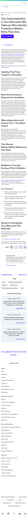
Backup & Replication (7, 451)
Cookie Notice (10, 500)
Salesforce (4, 445)
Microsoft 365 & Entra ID (7, 442)
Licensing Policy (7, 503)
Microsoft (4, 285)
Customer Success (6, 405)
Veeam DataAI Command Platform (10, 427)
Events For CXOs (5, 461)
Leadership (4, 374)
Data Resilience (5, 430)
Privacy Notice (23, 497)
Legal (19, 500)
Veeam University (5, 411)
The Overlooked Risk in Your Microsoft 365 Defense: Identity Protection (13, 55)
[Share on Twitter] (16, 247)
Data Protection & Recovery (15, 282)
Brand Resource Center (7, 389)
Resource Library (5, 464)
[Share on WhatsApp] (20, 247)
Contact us (4, 383)
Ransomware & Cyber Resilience (9, 288)
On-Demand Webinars (7, 470)
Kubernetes (4, 448)
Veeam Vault (4, 439)
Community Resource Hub (8, 417)
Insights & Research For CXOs (9, 458)
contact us (20, 243)
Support (3, 399)
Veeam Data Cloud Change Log (9, 414)
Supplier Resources (20, 503)
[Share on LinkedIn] (25, 247)
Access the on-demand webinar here (11, 239)
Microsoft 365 (13, 285)
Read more (19, 309)
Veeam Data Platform (7, 433)
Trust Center (4, 392)
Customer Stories (5, 473)
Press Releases (5, 386)
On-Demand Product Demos (8, 476)
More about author (12, 265)
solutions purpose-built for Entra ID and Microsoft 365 (13, 180)
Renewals (3, 408)
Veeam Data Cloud (6, 436)
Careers (3, 377)
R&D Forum (4, 420)
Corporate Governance (7, 380)
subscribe (13, 355)
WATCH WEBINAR (7, 36)
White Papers (4, 467)
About (2, 371)
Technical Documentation (8, 402)
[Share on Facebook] (11, 247)
